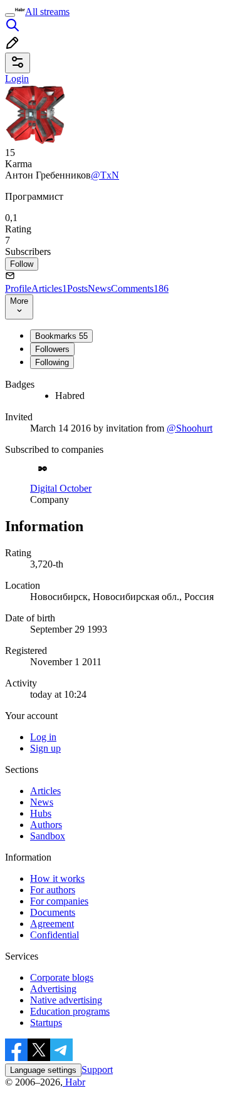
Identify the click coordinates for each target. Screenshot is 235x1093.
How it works (57, 878)
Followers (52, 349)
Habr (74, 1082)
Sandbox (47, 836)
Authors (46, 824)
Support (97, 1069)
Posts (77, 288)
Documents (52, 912)
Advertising (53, 988)
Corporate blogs (61, 977)
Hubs (40, 813)
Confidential (54, 935)
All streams (47, 11)
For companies (59, 901)
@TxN (105, 175)
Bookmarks (61, 336)
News (99, 288)
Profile (18, 288)
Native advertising (66, 1000)
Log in (43, 737)
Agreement (52, 923)
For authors (52, 889)
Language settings (43, 1070)
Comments (140, 288)
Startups (46, 1022)
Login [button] (17, 78)
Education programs (70, 1011)
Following (52, 362)
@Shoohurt (189, 428)
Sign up (45, 748)
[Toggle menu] (10, 15)
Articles (49, 288)
